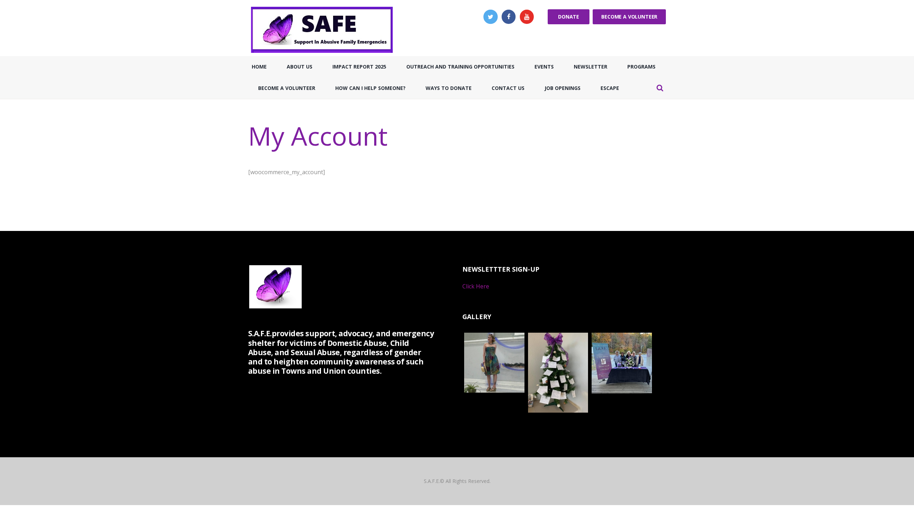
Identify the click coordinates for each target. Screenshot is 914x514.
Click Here (475, 286)
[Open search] (660, 88)
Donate (568, 16)
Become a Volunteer (629, 16)
